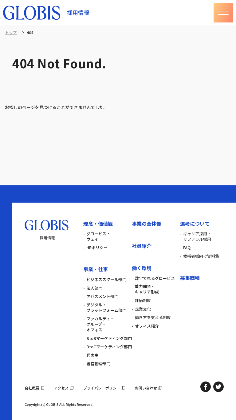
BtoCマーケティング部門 (109, 346)
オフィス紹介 (147, 326)
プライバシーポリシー (101, 387)
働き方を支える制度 (153, 317)
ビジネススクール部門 (106, 279)
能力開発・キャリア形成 (147, 289)
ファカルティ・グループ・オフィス (100, 324)
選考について (195, 223)
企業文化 (143, 309)
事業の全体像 (146, 223)
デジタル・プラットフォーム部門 (106, 307)
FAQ (187, 247)
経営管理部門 (98, 363)
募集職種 (190, 277)
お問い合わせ (146, 387)
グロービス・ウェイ (98, 236)
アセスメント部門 (102, 296)
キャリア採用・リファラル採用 (197, 236)
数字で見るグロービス (155, 278)
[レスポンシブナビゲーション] (223, 12)
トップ (11, 33)
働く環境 (141, 268)
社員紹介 (141, 245)
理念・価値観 (98, 223)
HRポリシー (97, 247)
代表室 (92, 355)
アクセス (61, 387)
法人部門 (94, 288)
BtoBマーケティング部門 (109, 338)
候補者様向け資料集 (201, 256)
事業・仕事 (95, 269)
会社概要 (32, 387)
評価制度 (143, 300)
